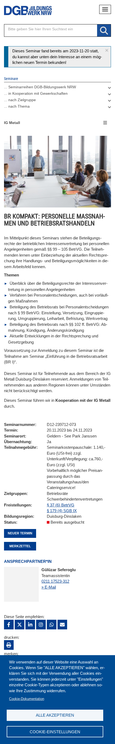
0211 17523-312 (55, 581)
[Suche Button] (104, 30)
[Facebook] (9, 624)
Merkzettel (20, 546)
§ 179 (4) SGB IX (62, 510)
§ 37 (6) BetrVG (60, 505)
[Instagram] (41, 624)
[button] (106, 50)
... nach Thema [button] (17, 106)
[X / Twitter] (19, 624)
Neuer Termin (20, 533)
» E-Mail (48, 587)
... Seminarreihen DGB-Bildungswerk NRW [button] (40, 87)
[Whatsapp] (51, 624)
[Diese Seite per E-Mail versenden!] (62, 624)
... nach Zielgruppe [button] (20, 100)
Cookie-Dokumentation (26, 699)
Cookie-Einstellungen (55, 732)
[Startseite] (24, 10)
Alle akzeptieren (55, 715)
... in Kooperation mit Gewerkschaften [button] (36, 93)
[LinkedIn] (30, 624)
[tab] (57, 88)
